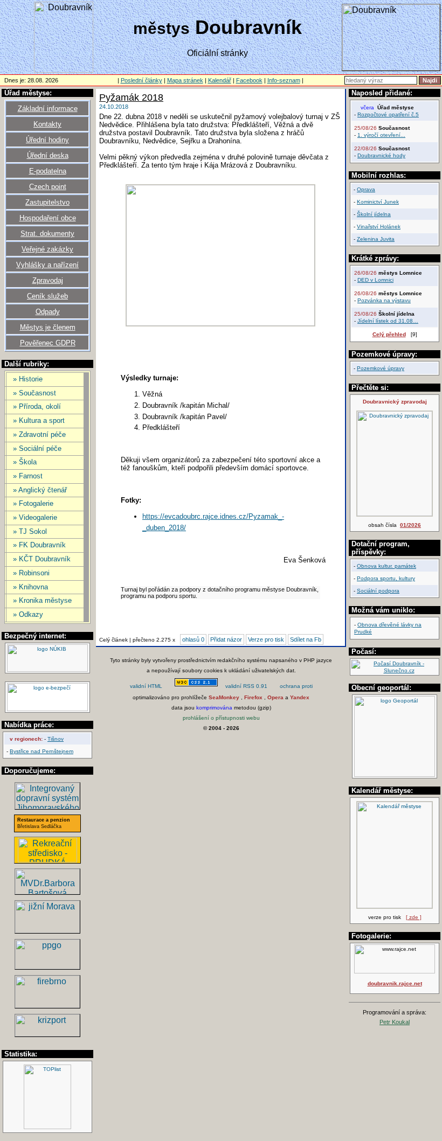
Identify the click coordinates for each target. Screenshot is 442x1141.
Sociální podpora (378, 591)
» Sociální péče (37, 448)
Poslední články (141, 80)
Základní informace (48, 109)
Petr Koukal (394, 1022)
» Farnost (28, 476)
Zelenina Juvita (376, 239)
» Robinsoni (31, 573)
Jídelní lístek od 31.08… (387, 321)
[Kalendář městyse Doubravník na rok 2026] (394, 906)
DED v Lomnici (375, 280)
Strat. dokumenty (47, 233)
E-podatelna (47, 171)
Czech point (47, 187)
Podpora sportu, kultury (386, 578)
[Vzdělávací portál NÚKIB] (47, 670)
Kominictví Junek (378, 202)
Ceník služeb (47, 296)
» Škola (25, 462)
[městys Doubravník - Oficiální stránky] (63, 69)
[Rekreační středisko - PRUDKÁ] (47, 859)
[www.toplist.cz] (47, 1127)
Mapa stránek (185, 80)
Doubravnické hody (381, 155)
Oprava (366, 189)
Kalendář (219, 80)
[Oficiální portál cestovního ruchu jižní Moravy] (47, 930)
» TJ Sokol (30, 531)
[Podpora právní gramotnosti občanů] (47, 966)
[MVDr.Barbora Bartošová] (47, 891)
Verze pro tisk (266, 639)
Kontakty (47, 124)
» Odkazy (28, 614)
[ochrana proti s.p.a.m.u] (296, 687)
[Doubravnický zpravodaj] (394, 514)
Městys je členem (47, 327)
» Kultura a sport (39, 420)
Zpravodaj (47, 280)
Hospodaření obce (47, 218)
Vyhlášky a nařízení (47, 265)
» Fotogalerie (33, 503)
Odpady (48, 312)
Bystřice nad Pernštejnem (41, 751)
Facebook (249, 80)
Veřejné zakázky (47, 249)
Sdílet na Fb (305, 639)
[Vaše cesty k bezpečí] (47, 1005)
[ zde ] (414, 917)
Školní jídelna (374, 214)
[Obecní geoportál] (394, 775)
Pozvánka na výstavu (384, 300)
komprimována (214, 708)
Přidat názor (226, 639)
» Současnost (34, 393)
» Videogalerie (35, 517)
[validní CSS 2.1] (196, 687)
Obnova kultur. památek (386, 566)
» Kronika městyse (42, 600)
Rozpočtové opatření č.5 (388, 114)
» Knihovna (30, 587)
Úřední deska (47, 155)
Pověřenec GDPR (47, 343)
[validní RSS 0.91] (246, 687)
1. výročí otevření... (381, 135)
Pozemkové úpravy (380, 368)
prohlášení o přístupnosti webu (221, 718)
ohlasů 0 (193, 639)
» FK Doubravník (39, 545)
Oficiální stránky (217, 53)
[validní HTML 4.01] (146, 687)
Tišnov (55, 739)
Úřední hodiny (47, 140)
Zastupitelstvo (47, 202)
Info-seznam (283, 80)
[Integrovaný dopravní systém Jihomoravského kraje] (47, 806)
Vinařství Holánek (378, 226)
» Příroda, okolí (37, 406)
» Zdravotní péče (39, 434)
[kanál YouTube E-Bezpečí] (47, 709)
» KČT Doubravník (42, 559)
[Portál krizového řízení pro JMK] (47, 1033)
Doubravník (217, 27)
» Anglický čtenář (40, 490)
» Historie (28, 379)
